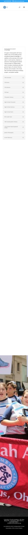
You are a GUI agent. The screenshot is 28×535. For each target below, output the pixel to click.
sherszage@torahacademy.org (12, 391)
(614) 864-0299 (8, 1)
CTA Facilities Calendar (11, 255)
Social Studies (8, 156)
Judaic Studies (8, 149)
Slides (6, 245)
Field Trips (7, 172)
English (6, 145)
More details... (8, 429)
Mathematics (8, 152)
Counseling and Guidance (11, 161)
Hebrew (6, 147)
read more (7, 238)
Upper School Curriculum (9, 143)
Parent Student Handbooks (11, 169)
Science (6, 154)
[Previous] (5, 420)
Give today (8, 395)
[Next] (23, 420)
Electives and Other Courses (12, 158)
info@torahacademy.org (14, 523)
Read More (14, 281)
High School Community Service (12, 163)
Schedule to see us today (14, 343)
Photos (6, 217)
